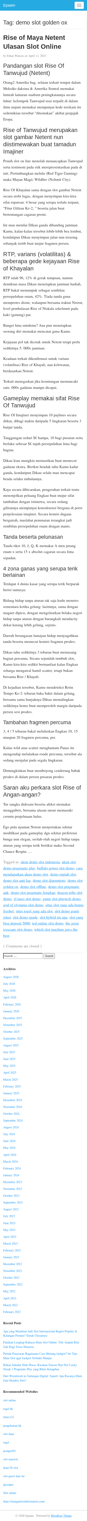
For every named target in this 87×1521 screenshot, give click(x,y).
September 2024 (13, 1120)
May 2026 (9, 990)
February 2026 (12, 1004)
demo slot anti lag (17, 880)
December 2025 (12, 1018)
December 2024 (12, 1100)
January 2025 (11, 1093)
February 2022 (12, 1312)
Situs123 (8, 1417)
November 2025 (12, 1025)
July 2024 (9, 1134)
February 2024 (12, 1168)
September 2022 (13, 1284)
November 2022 (12, 1271)
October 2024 (11, 1114)
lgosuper (8, 1484)
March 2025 (10, 1079)
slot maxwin (10, 1459)
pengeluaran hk (12, 1425)
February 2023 (12, 1250)
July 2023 (9, 1216)
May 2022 (9, 1291)
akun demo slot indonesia (40, 861)
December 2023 (12, 1182)
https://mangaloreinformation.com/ (24, 1501)
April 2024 (9, 1155)
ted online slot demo (47, 923)
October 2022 (11, 1277)
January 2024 (11, 1175)
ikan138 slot (10, 1468)
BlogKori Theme (61, 1516)
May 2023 (9, 1230)
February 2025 (12, 1086)
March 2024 (10, 1161)
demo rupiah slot (63, 874)
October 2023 (11, 1196)
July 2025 (9, 1052)
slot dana (8, 1434)
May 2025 (9, 1066)
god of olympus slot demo (23, 904)
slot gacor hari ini (13, 1476)
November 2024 (12, 1107)
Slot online (9, 1493)
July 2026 (9, 984)
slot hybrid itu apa (53, 917)
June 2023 (9, 1223)
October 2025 (11, 1032)
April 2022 (9, 1298)
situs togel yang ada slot (34, 910)
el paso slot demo (27, 898)
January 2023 (11, 1257)
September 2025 (13, 1038)
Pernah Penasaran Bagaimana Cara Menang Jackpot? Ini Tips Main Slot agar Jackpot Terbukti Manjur (40, 1356)
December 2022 (12, 1264)
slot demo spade (25, 917)
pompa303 (9, 1451)
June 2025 (9, 1059)
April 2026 (9, 997)
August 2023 (11, 1209)
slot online (9, 1400)
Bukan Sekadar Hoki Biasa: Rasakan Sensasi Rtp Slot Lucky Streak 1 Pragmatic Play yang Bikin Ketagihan (40, 1367)
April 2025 (9, 1072)
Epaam (9, 5)
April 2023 (9, 1237)
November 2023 (12, 1189)
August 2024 (11, 1127)
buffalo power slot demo (55, 867)
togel (6, 1442)
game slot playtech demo (62, 898)
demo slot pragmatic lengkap (33, 892)
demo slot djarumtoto (49, 880)
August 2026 (11, 977)
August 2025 (11, 1045)
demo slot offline (33, 886)
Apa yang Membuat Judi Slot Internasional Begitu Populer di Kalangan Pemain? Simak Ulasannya (40, 1333)
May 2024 (9, 1148)
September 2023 (13, 1202)
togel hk (8, 1409)
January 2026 (11, 1011)
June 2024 (9, 1141)
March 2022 (10, 1305)
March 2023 (10, 1243)
